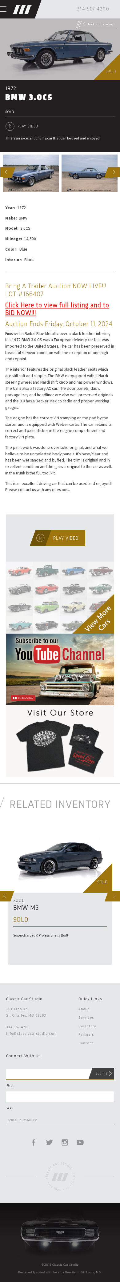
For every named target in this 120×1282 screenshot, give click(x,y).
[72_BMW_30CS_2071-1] (31, 173)
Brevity (70, 1272)
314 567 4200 (93, 9)
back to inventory (101, 24)
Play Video (28, 126)
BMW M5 (26, 908)
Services (86, 1017)
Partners (86, 1034)
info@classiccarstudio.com (31, 1033)
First (10, 1085)
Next (110, 172)
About (83, 1008)
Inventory (87, 1026)
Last (9, 1108)
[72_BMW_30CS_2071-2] (90, 173)
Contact (85, 1043)
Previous (1, 172)
